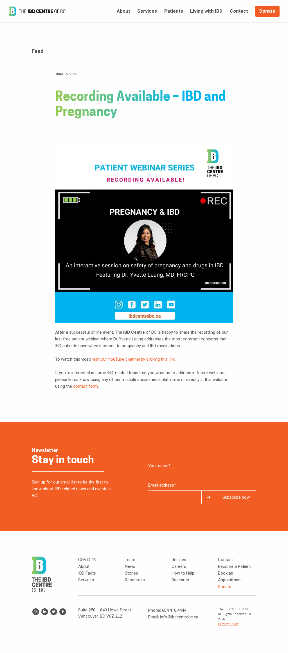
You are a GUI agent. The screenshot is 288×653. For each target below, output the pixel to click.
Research (180, 579)
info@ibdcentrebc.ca (179, 617)
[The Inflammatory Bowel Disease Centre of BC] (37, 11)
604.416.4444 (174, 610)
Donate (224, 586)
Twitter (53, 611)
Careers (179, 566)
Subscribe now (236, 497)
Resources (135, 579)
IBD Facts (87, 573)
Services (86, 579)
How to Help (183, 573)
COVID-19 (87, 559)
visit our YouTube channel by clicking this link (133, 359)
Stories (131, 573)
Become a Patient (234, 566)
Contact (225, 559)
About (83, 566)
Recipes (179, 559)
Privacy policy (228, 624)
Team (130, 559)
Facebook (62, 611)
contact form (85, 386)
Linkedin (44, 611)
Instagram (35, 611)
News (130, 566)
